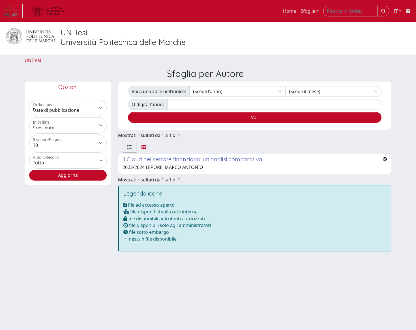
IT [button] (396, 11)
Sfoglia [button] (308, 11)
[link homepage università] (48, 11)
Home (289, 11)
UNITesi (33, 60)
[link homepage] (13, 11)
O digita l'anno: (148, 104)
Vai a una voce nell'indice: (159, 91)
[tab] (130, 147)
